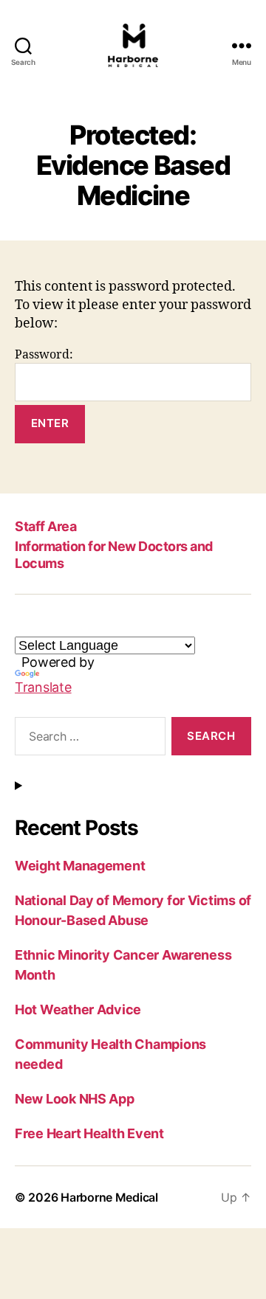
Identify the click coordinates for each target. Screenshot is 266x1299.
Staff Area (45, 526)
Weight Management (80, 865)
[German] (58, 625)
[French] (41, 625)
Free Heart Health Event (89, 1133)
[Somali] (165, 625)
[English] (23, 625)
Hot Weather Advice (78, 1009)
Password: (44, 354)
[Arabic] (94, 625)
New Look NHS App (74, 1098)
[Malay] (129, 625)
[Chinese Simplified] (147, 625)
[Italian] (76, 625)
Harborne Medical (109, 1197)
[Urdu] (111, 625)
